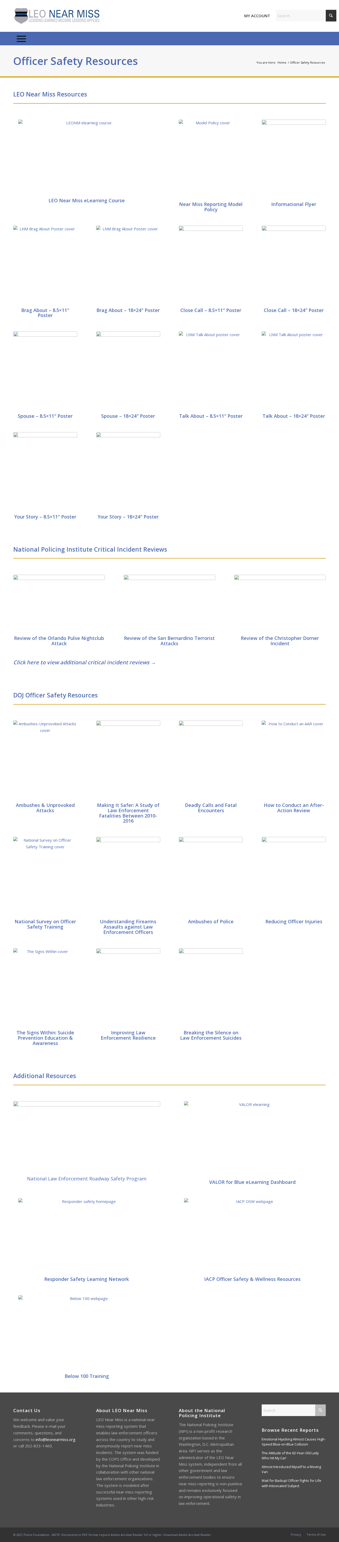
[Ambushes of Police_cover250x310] (211, 876)
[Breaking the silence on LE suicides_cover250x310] (211, 988)
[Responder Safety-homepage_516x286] (86, 1236)
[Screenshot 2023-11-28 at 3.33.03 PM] (86, 1137)
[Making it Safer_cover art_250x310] (128, 760)
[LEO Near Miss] (56, 16)
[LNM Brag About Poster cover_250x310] (45, 265)
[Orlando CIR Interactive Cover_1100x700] (59, 604)
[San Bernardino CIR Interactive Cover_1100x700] (169, 604)
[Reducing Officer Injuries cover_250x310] (294, 876)
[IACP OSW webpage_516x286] (252, 1236)
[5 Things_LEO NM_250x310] (294, 159)
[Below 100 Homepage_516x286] (86, 1333)
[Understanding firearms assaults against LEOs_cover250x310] (128, 876)
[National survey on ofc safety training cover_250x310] (45, 876)
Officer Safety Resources (75, 61)
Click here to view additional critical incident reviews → (84, 662)
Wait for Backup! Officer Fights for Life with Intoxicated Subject (291, 1483)
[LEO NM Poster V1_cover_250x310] (45, 472)
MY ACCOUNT (257, 15)
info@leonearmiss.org (55, 1439)
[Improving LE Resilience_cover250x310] (128, 988)
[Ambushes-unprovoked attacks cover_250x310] (45, 760)
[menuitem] (21, 38)
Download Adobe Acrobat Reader (187, 1535)
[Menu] (21, 38)
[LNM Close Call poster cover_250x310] (211, 265)
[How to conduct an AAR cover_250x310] (294, 760)
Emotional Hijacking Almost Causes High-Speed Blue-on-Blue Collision (293, 1442)
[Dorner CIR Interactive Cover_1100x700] (280, 604)
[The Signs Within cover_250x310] (45, 988)
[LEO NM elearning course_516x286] (86, 157)
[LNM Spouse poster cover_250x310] (45, 371)
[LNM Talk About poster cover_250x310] (211, 371)
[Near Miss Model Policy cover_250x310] (211, 159)
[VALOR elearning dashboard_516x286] (252, 1139)
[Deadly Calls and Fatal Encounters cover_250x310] (211, 760)
